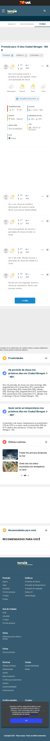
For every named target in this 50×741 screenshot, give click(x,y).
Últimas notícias (9, 666)
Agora (5, 582)
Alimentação (8, 669)
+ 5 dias (25, 301)
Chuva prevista (9, 652)
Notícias (6, 662)
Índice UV (29, 592)
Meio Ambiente (9, 676)
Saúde (5, 673)
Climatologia (30, 596)
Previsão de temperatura (35, 585)
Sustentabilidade (10, 687)
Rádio (27, 669)
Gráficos (20, 55)
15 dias (42, 24)
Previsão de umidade (33, 589)
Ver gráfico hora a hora (28, 99)
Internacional (8, 690)
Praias (5, 599)
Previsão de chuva (32, 582)
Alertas (5, 683)
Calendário (34, 55)
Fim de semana (27, 24)
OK (26, 721)
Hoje (4, 585)
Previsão (6, 578)
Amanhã (12, 24)
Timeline (6, 55)
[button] (21, 475)
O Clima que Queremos (12, 680)
